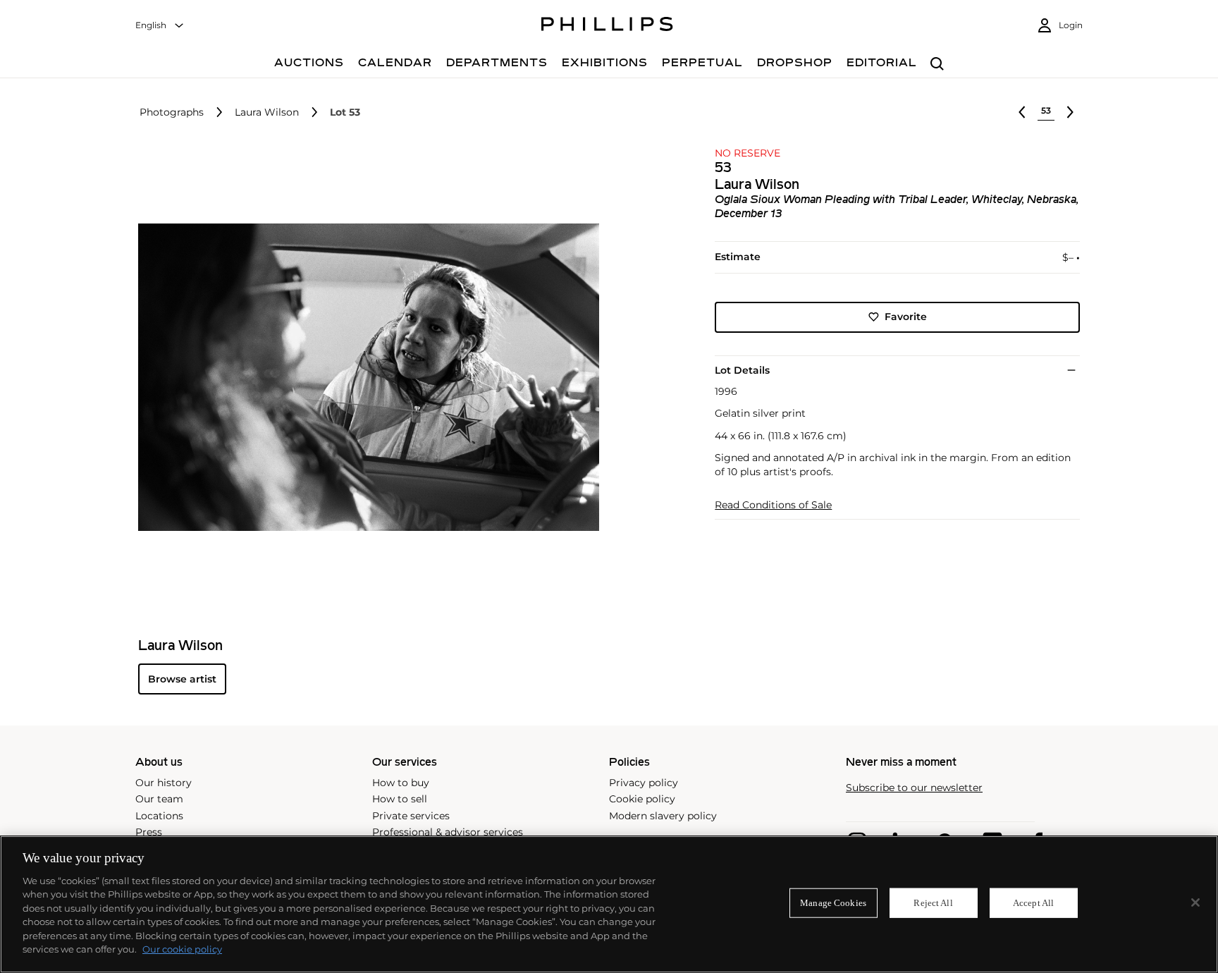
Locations (159, 815)
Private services (411, 815)
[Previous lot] (1022, 112)
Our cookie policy (182, 949)
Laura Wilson (267, 112)
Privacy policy (643, 782)
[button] (364, 377)
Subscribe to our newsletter (914, 788)
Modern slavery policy (663, 815)
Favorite (906, 316)
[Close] (1195, 902)
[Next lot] (1070, 112)
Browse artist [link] (182, 679)
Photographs (172, 112)
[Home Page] (607, 26)
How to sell (399, 799)
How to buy (400, 782)
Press (148, 832)
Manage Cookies (833, 903)
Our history (163, 782)
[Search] (937, 64)
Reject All (933, 903)
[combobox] (160, 26)
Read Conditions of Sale (773, 505)
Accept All (1033, 903)
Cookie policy (642, 799)
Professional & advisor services (447, 832)
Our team (159, 799)
